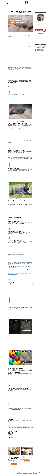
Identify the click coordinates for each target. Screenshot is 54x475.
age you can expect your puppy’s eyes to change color (22, 266)
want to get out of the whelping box (16, 409)
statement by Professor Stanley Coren (20, 295)
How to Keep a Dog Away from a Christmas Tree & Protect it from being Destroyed (14, 457)
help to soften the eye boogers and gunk (20, 263)
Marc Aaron (16, 431)
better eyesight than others (23, 148)
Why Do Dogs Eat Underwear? (27, 456)
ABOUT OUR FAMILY (40, 33)
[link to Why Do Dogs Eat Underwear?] (27, 451)
